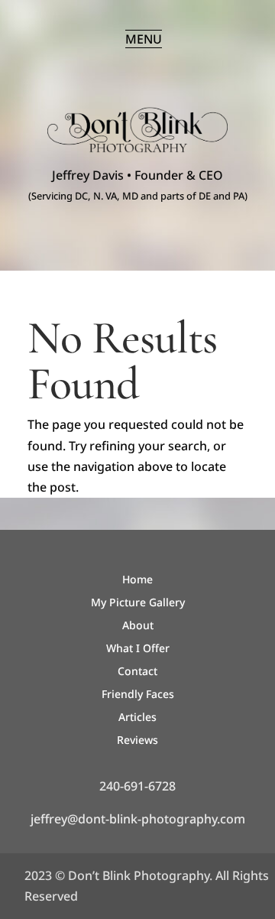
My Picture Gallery (138, 603)
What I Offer (138, 649)
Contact (137, 672)
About (138, 626)
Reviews (137, 741)
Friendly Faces (138, 695)
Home (137, 580)
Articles (137, 718)
